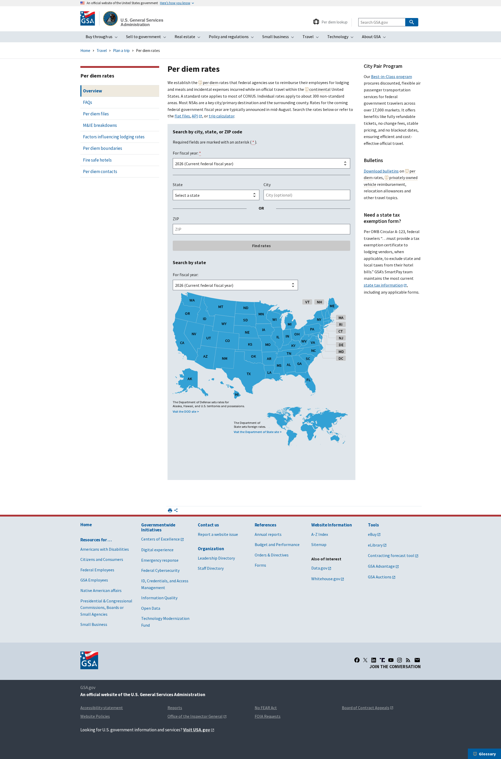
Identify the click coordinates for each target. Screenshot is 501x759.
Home (85, 50)
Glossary (487, 753)
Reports (175, 707)
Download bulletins (381, 171)
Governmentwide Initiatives (158, 527)
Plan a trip (121, 50)
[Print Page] (170, 510)
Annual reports (268, 534)
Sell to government (147, 38)
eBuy (372, 534)
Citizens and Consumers (101, 559)
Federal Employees (97, 569)
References (265, 525)
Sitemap (318, 544)
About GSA (375, 38)
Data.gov (319, 568)
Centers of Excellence (160, 539)
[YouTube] (390, 660)
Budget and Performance (277, 544)
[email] (417, 660)
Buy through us (103, 38)
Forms (260, 565)
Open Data (150, 608)
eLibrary (375, 545)
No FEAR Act (266, 707)
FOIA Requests (268, 716)
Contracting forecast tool (391, 555)
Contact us (208, 525)
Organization (211, 549)
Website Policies (95, 716)
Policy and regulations (233, 38)
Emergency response (159, 560)
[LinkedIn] (373, 660)
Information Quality (159, 597)
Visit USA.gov (196, 730)
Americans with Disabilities (104, 549)
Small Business (93, 624)
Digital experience (157, 549)
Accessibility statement (101, 707)
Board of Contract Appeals (365, 707)
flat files (182, 115)
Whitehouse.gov (325, 578)
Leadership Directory (216, 558)
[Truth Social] (382, 660)
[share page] (175, 511)
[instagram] (399, 660)
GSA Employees (94, 580)
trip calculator (221, 115)
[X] (365, 660)
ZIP (176, 218)
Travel (312, 38)
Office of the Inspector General (195, 716)
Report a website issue (218, 534)
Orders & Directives (272, 555)
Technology (342, 38)
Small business (279, 38)
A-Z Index (319, 534)
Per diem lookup (334, 22)
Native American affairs (101, 590)
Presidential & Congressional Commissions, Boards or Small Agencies (106, 607)
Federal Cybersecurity (160, 570)
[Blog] (408, 660)
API (195, 115)
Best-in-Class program (391, 76)
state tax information (383, 285)
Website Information (331, 525)
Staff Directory (211, 568)
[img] (261, 382)
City (267, 184)
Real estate (189, 38)
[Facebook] (357, 660)
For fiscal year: (187, 153)
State (178, 184)
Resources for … (96, 540)
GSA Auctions (379, 576)
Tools (373, 525)
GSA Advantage (381, 566)
